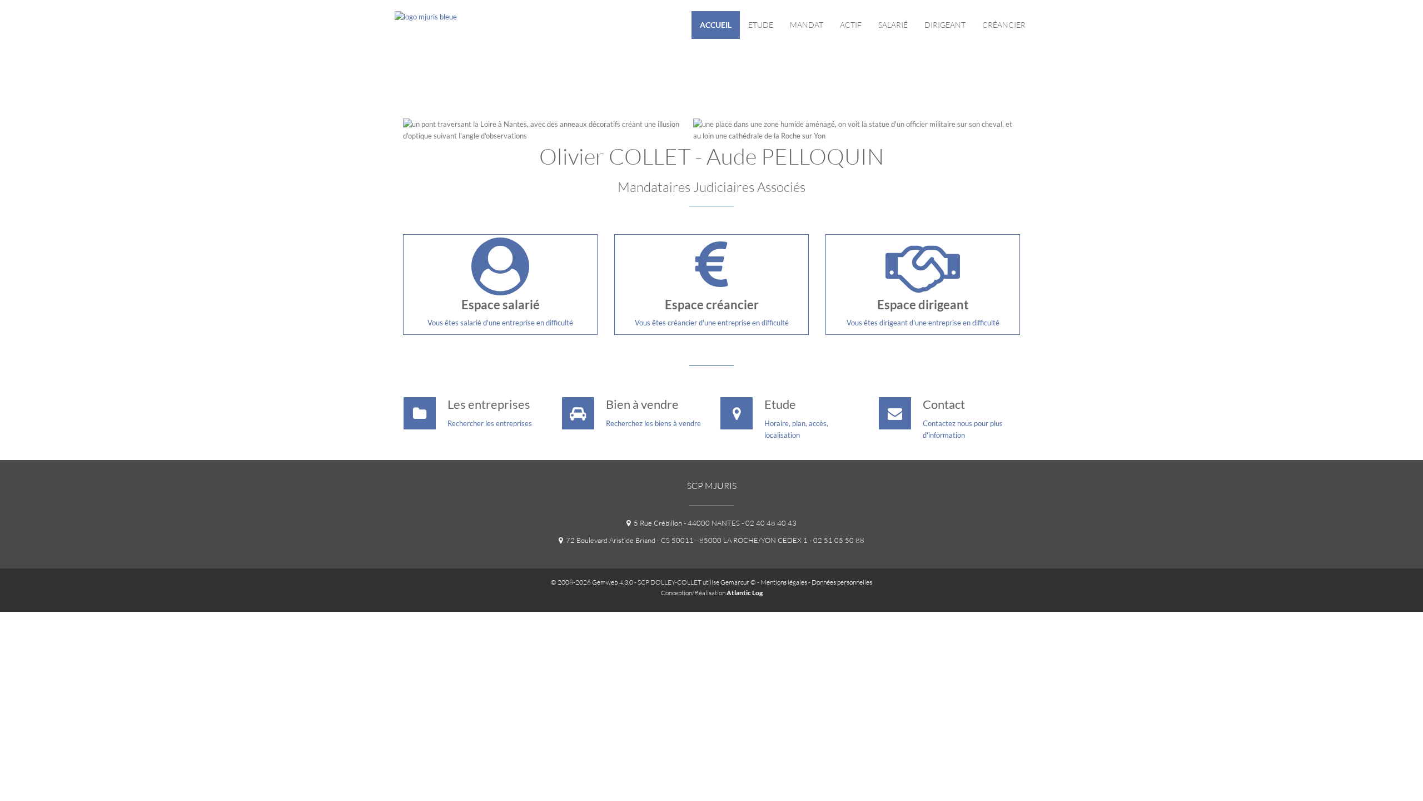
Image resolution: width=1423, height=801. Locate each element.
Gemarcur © (738, 582)
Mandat (806, 24)
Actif (851, 24)
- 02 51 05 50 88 (836, 540)
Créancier (1004, 24)
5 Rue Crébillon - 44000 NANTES (685, 522)
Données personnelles (842, 582)
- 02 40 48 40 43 (768, 522)
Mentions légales (783, 582)
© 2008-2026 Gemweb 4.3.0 (592, 582)
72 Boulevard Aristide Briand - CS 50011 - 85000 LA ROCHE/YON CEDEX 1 (685, 540)
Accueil (716, 24)
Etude (760, 24)
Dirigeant (945, 24)
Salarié (893, 24)
